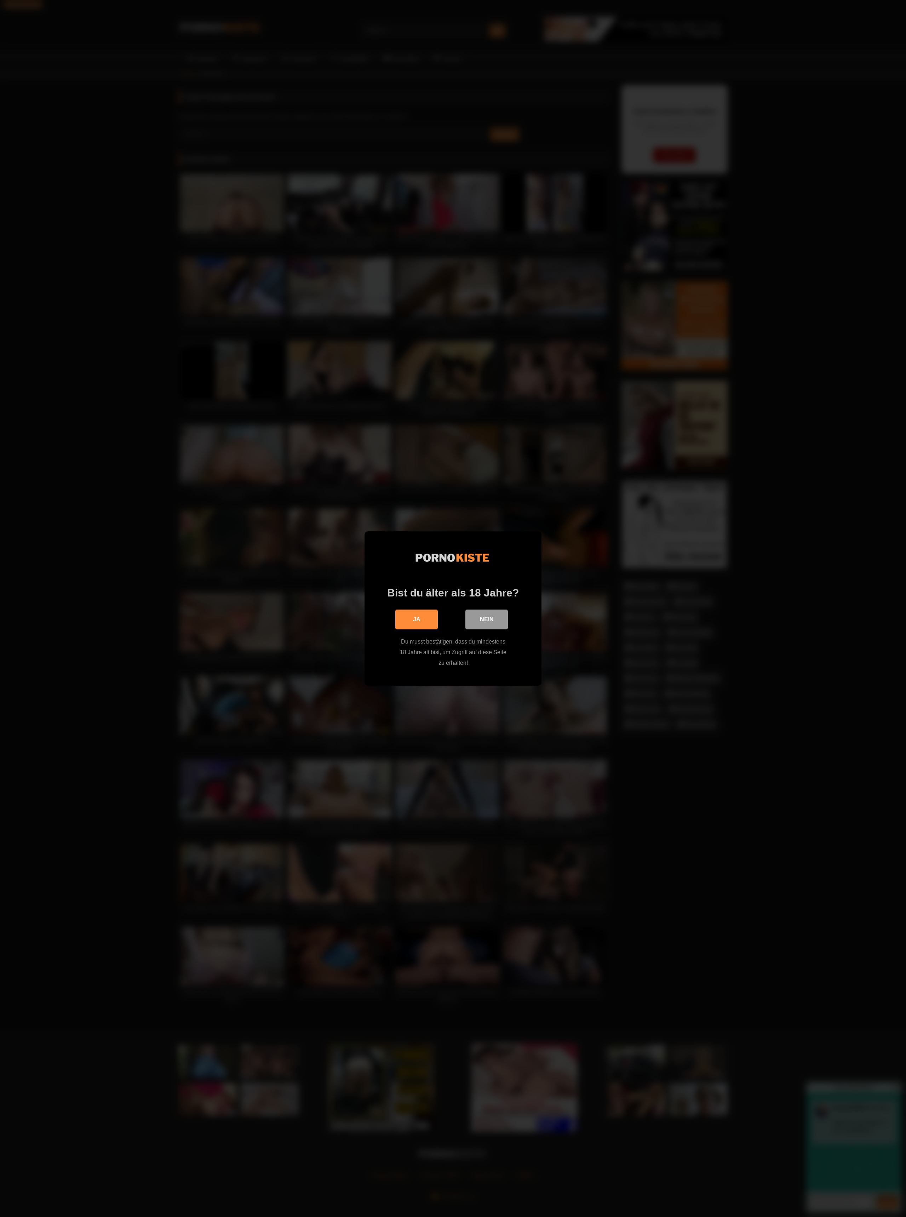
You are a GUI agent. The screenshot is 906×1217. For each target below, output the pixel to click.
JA (416, 619)
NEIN (487, 619)
